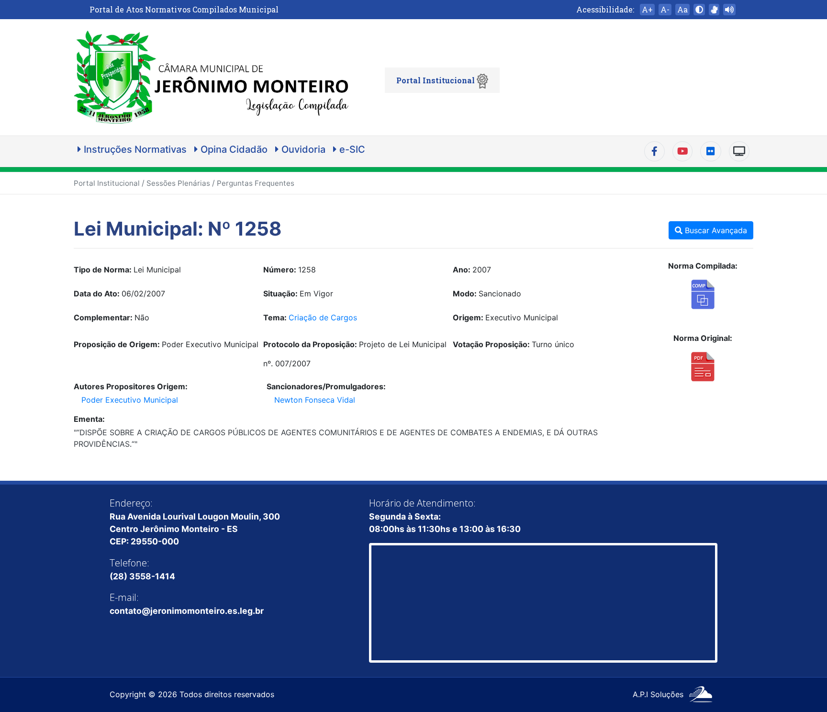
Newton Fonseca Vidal (314, 400)
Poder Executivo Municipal (129, 400)
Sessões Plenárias (178, 183)
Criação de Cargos (323, 317)
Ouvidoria (302, 149)
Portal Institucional (436, 80)
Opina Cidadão (233, 149)
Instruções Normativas (134, 149)
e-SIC (351, 149)
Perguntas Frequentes (255, 183)
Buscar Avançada (714, 230)
